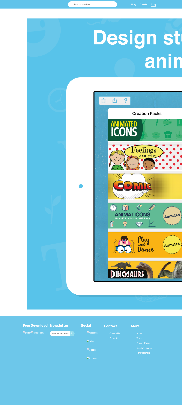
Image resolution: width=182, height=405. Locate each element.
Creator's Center (144, 348)
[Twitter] (91, 341)
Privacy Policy (143, 343)
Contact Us (114, 333)
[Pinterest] (92, 358)
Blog (153, 4)
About (139, 333)
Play (133, 4)
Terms (139, 338)
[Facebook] (92, 333)
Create (143, 4)
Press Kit (113, 338)
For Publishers (143, 353)
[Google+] (92, 350)
